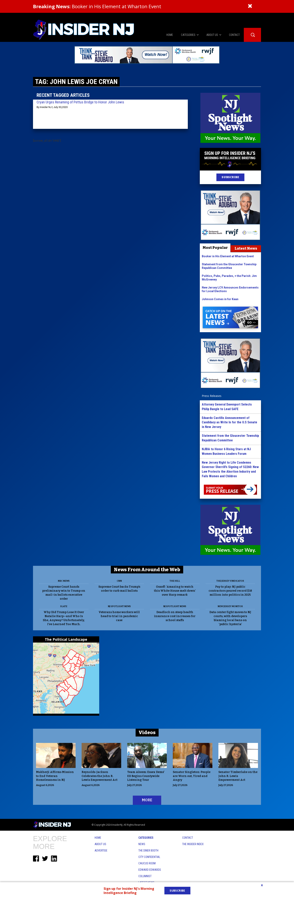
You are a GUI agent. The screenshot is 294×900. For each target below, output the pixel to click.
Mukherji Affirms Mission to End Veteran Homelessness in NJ (55, 776)
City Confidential (149, 857)
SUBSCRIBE (230, 177)
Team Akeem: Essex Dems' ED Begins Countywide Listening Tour (145, 776)
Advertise (101, 850)
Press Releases (211, 396)
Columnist (145, 876)
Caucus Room (147, 863)
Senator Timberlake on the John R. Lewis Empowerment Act (237, 776)
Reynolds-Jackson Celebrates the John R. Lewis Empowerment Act (99, 776)
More (147, 800)
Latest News (246, 248)
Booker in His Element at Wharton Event (97, 6)
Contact (187, 837)
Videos (147, 732)
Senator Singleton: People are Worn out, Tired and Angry (191, 776)
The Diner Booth (148, 850)
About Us (100, 844)
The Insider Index (193, 844)
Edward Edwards (149, 869)
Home (98, 837)
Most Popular (215, 247)
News (141, 844)
